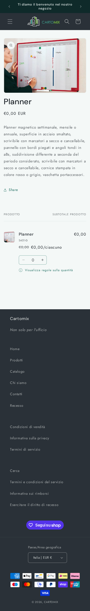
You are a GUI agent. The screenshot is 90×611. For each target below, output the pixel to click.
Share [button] (13, 189)
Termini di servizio (25, 449)
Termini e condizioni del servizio (37, 481)
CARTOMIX (51, 602)
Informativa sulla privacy (29, 438)
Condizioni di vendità (27, 426)
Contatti (16, 393)
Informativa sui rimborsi (29, 493)
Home (15, 348)
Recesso (16, 405)
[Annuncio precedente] (9, 6)
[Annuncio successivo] (80, 6)
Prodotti (16, 360)
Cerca (15, 470)
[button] (10, 21)
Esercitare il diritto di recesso (34, 504)
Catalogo (17, 371)
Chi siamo (18, 382)
